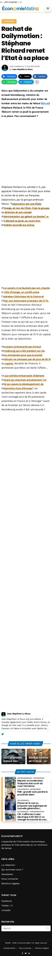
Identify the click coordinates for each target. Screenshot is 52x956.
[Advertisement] (26, 148)
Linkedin (6, 910)
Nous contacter (9, 878)
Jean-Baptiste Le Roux (18, 713)
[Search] (47, 928)
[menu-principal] (48, 8)
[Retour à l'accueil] (20, 8)
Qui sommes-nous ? (12, 869)
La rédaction (8, 865)
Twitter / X (7, 905)
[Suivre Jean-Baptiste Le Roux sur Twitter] (2, 734)
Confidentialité (9, 948)
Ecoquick (9, 21)
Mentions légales (10, 883)
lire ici (45, 103)
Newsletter (7, 874)
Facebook (6, 901)
